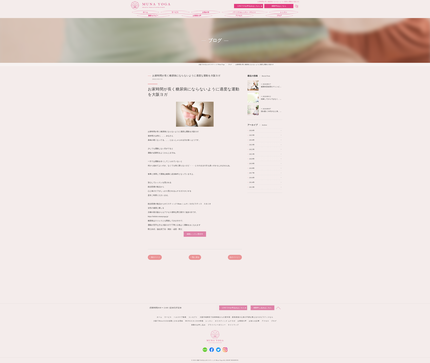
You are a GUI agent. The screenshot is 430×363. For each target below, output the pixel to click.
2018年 (252, 168)
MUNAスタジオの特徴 (194, 321)
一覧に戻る (194, 257)
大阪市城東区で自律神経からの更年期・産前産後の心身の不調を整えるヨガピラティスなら (236, 317)
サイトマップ (233, 325)
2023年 (252, 145)
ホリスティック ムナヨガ (225, 321)
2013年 (252, 187)
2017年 (252, 173)
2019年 (252, 163)
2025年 (252, 135)
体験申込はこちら (279, 6)
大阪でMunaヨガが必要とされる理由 (168, 321)
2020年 (252, 159)
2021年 (252, 154)
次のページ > (235, 257)
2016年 (252, 178)
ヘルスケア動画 (180, 317)
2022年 (252, 149)
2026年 (252, 130)
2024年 (252, 140)
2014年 (252, 182)
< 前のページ (154, 257)
